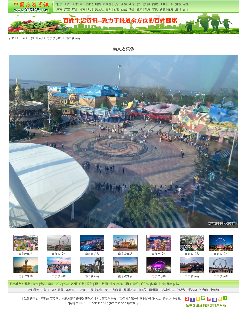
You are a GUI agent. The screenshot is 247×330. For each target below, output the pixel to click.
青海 (147, 9)
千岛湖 (192, 290)
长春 (162, 284)
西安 (59, 284)
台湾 (186, 9)
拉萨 (89, 284)
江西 (162, 4)
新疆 (162, 9)
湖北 (186, 4)
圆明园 (153, 290)
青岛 (43, 284)
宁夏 (155, 9)
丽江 (97, 284)
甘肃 (139, 9)
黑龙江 (99, 9)
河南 (178, 4)
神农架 (181, 290)
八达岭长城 (167, 290)
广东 (67, 9)
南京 (51, 284)
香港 (170, 9)
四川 (90, 9)
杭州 (28, 284)
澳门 (178, 9)
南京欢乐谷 (54, 38)
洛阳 (105, 284)
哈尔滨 (145, 284)
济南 (154, 284)
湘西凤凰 (57, 290)
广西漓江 (82, 290)
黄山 (46, 290)
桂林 (177, 284)
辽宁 (116, 4)
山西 (98, 4)
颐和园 (117, 290)
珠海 (120, 284)
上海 (67, 4)
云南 (116, 9)
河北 (90, 4)
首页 (12, 38)
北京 (59, 4)
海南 (82, 9)
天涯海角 (96, 290)
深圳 (66, 284)
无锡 (169, 284)
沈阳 (136, 284)
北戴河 (214, 290)
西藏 (124, 9)
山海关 (142, 290)
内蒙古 (107, 4)
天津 (75, 4)
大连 (35, 284)
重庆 (82, 4)
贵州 (108, 9)
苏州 (74, 284)
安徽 (147, 4)
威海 (113, 284)
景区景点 (36, 38)
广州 (82, 284)
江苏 (132, 4)
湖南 (59, 9)
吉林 (124, 4)
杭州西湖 (130, 290)
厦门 (128, 284)
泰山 (107, 290)
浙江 (139, 4)
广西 (75, 9)
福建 (155, 4)
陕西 (132, 9)
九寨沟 (70, 290)
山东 (170, 4)
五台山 (203, 290)
